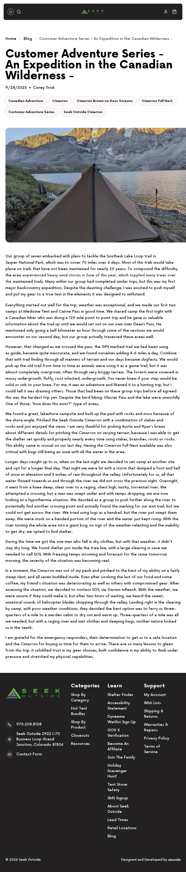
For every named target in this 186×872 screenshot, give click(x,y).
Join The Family (121, 757)
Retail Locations (122, 828)
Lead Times (118, 820)
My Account (155, 695)
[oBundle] (174, 859)
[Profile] (166, 12)
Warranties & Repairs (156, 727)
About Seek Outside (118, 809)
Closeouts (80, 736)
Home (10, 39)
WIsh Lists (152, 703)
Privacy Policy (156, 738)
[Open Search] (19, 12)
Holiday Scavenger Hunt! (117, 771)
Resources (80, 744)
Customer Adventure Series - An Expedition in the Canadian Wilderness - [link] (105, 39)
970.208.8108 (29, 724)
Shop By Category (80, 698)
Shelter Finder (120, 695)
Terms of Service (152, 749)
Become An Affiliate (118, 746)
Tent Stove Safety (117, 787)
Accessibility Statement (119, 706)
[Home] (92, 11)
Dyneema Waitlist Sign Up (122, 719)
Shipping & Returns (153, 714)
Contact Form (29, 754)
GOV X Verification (118, 733)
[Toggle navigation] (10, 12)
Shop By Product (78, 725)
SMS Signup (118, 798)
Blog (28, 39)
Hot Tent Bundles (79, 711)
